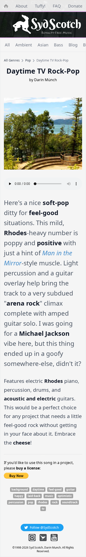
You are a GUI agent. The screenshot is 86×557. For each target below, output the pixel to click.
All (7, 45)
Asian (43, 45)
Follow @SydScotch (44, 527)
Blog (73, 45)
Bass (58, 45)
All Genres (12, 60)
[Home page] (46, 24)
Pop (28, 60)
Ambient (23, 45)
